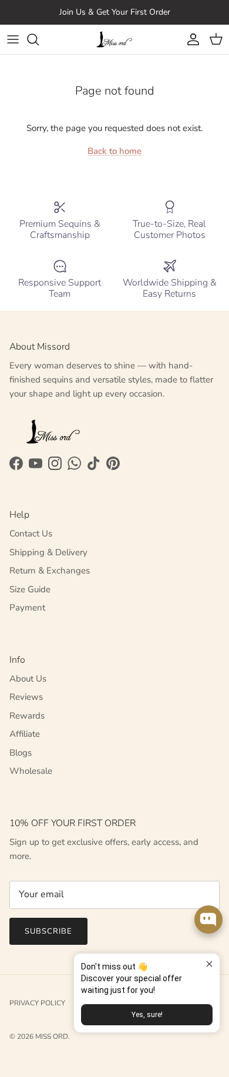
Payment (27, 607)
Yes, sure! (147, 1015)
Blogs (20, 753)
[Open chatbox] (208, 919)
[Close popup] (209, 964)
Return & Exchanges (49, 570)
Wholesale (30, 771)
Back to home (114, 151)
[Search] (39, 39)
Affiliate (24, 734)
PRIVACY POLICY (37, 1003)
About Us (27, 679)
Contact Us (30, 533)
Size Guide (29, 589)
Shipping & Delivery (48, 552)
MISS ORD (51, 1036)
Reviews (26, 697)
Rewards (27, 716)
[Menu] (13, 39)
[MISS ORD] (114, 39)
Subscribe (48, 931)
